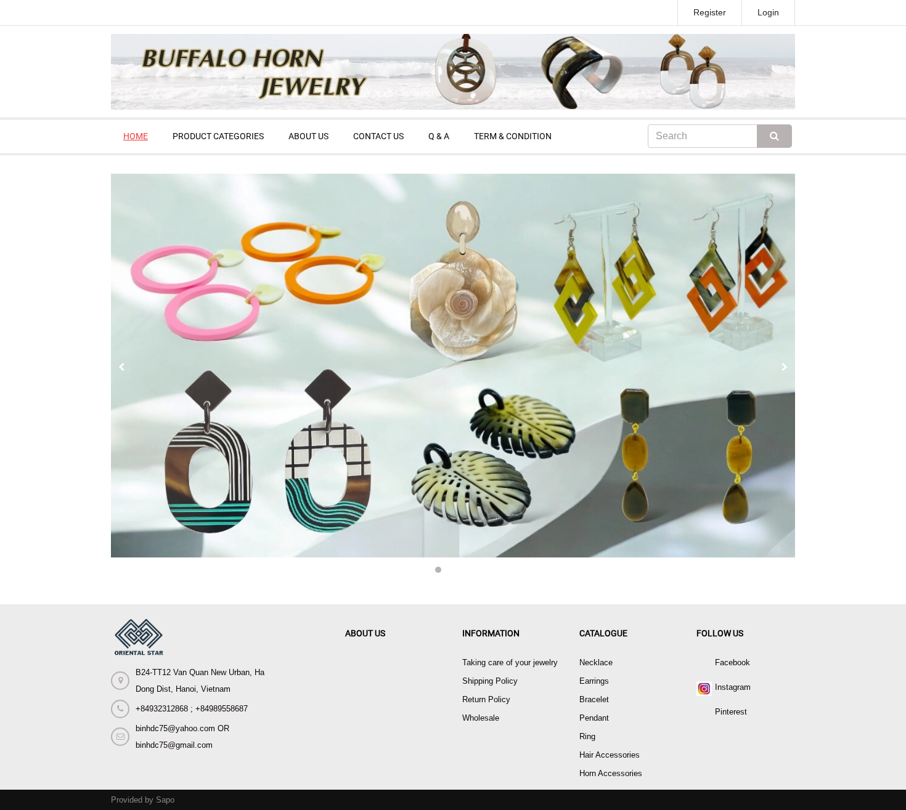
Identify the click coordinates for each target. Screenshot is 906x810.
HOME (135, 136)
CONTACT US (378, 136)
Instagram (733, 687)
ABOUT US (308, 136)
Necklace (596, 662)
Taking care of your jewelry (510, 662)
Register (709, 12)
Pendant (594, 718)
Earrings (594, 681)
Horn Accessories (610, 773)
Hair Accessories (609, 754)
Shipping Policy (490, 681)
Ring (587, 736)
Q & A (438, 136)
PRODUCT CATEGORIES (218, 136)
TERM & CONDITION (513, 136)
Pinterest (731, 711)
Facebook (732, 662)
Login (768, 12)
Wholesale (480, 718)
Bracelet (594, 699)
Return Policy (486, 699)
